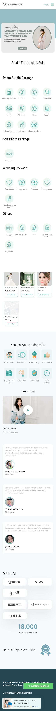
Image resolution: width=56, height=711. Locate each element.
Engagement (22, 189)
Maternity (21, 115)
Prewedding (9, 189)
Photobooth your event (9, 206)
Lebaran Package (34, 131)
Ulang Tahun (9, 131)
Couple (21, 98)
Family (9, 115)
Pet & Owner (21, 131)
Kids (34, 115)
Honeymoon (47, 189)
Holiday (9, 235)
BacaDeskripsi (46, 382)
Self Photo (9, 160)
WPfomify (35, 706)
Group (34, 98)
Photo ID (47, 115)
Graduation (47, 98)
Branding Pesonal (9, 98)
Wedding (34, 189)
